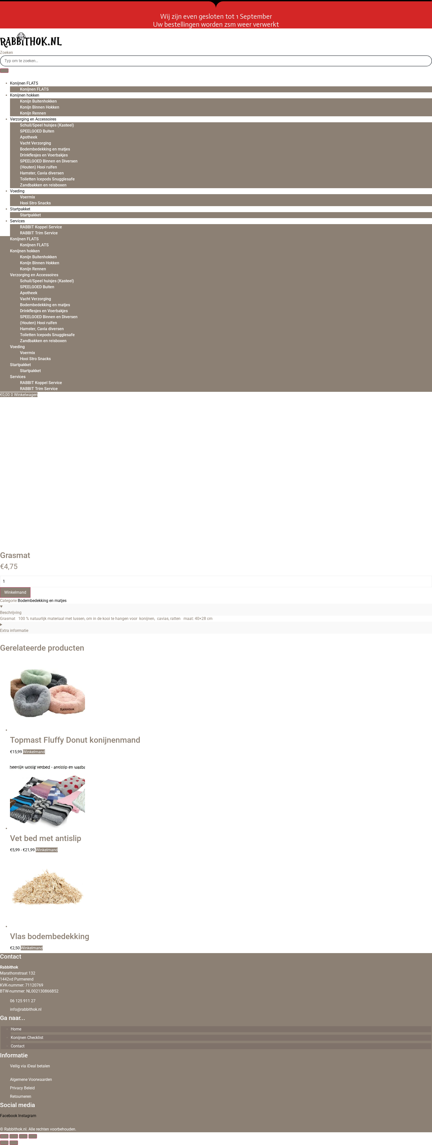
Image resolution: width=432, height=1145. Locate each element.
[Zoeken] (4, 70)
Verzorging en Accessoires (33, 119)
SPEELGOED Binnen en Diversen (49, 161)
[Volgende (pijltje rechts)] (14, 1143)
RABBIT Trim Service (39, 233)
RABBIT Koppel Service (41, 227)
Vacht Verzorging (35, 143)
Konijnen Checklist (27, 1037)
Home (16, 1029)
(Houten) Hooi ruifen (38, 167)
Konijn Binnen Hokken (39, 107)
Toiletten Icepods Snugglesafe (47, 179)
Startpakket (20, 209)
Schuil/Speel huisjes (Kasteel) (47, 125)
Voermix (27, 197)
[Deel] (23, 1136)
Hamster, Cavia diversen (42, 173)
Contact (17, 1046)
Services (17, 221)
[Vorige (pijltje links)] (4, 1143)
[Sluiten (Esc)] (32, 1136)
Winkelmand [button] (32, 948)
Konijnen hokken (24, 95)
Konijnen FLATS (24, 83)
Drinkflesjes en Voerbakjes (44, 155)
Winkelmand (15, 592)
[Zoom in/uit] (4, 1136)
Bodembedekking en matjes (45, 149)
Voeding (17, 191)
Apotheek (28, 137)
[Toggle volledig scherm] (14, 1136)
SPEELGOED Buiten (37, 131)
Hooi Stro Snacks (35, 203)
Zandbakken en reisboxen (43, 185)
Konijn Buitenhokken (38, 101)
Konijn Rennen (33, 113)
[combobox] (216, 60)
